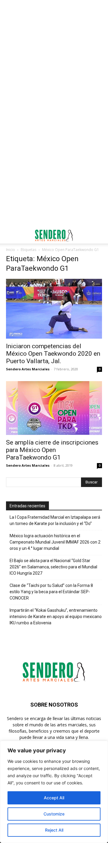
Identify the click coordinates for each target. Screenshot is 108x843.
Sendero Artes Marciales (28, 369)
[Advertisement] (54, 57)
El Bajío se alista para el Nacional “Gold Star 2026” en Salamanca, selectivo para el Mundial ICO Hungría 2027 (53, 567)
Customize (54, 813)
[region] (54, 792)
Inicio (10, 249)
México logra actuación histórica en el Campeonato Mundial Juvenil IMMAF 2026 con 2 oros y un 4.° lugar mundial (55, 542)
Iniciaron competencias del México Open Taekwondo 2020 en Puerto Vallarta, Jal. (53, 354)
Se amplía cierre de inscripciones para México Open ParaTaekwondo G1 (52, 450)
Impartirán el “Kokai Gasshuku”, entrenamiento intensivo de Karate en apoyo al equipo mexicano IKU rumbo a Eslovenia (56, 616)
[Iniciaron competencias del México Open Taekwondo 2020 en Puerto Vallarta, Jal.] (54, 309)
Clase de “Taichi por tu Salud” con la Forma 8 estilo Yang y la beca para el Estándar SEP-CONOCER (51, 591)
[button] (10, 235)
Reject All (54, 830)
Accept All (54, 797)
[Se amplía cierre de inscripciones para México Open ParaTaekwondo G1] (54, 408)
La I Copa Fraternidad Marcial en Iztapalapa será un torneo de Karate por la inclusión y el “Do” (55, 520)
